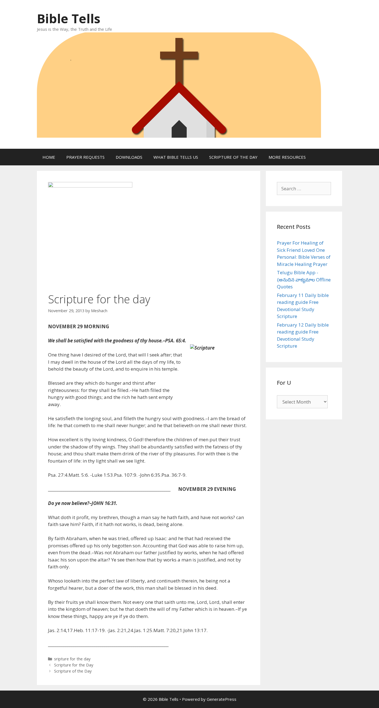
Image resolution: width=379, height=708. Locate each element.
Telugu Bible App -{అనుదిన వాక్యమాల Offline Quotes (304, 279)
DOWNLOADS (129, 157)
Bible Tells (68, 18)
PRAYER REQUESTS (85, 157)
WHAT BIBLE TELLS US (175, 157)
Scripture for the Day (73, 665)
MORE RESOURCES (287, 157)
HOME (48, 157)
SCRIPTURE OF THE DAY (233, 157)
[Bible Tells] (179, 84)
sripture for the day (72, 658)
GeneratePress (221, 699)
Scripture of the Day (73, 671)
